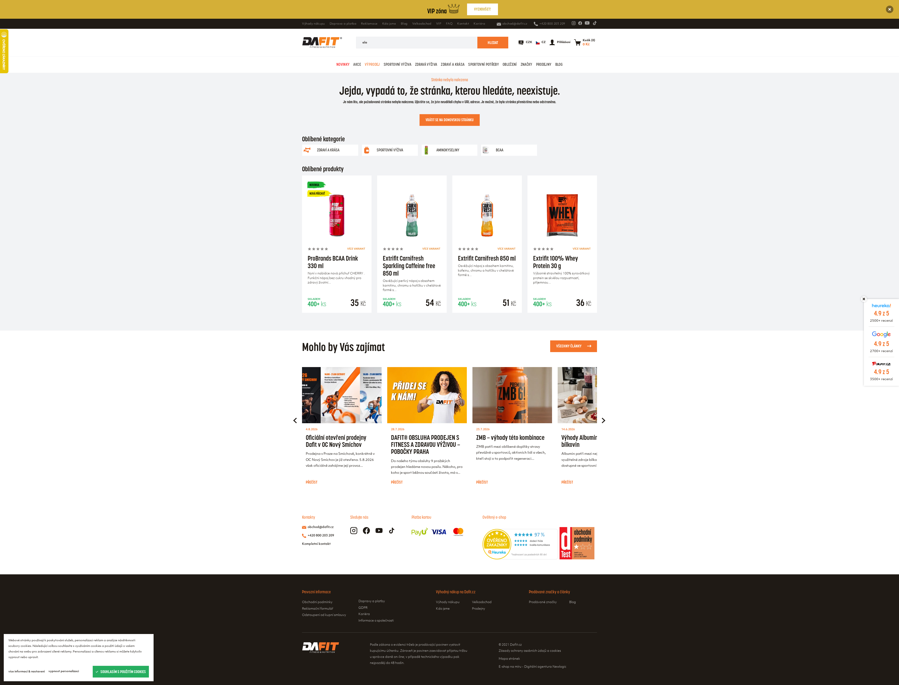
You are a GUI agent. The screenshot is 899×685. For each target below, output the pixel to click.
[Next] (604, 420)
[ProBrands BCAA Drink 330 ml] (337, 217)
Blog (404, 23)
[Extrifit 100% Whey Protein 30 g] (562, 217)
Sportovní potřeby (483, 64)
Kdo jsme (389, 23)
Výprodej (372, 64)
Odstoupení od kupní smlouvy (324, 615)
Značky (526, 64)
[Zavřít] (889, 9)
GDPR (363, 607)
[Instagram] (573, 23)
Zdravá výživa (426, 64)
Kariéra (479, 23)
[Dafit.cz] (322, 42)
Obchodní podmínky (317, 602)
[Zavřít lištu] (864, 299)
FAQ (449, 23)
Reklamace (369, 23)
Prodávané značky (543, 602)
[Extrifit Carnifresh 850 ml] (487, 217)
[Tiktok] (594, 23)
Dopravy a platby (371, 601)
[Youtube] (587, 23)
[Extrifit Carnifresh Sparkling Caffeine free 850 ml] (412, 217)
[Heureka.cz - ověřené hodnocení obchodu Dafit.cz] (520, 558)
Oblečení (510, 64)
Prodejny (544, 64)
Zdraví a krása (452, 64)
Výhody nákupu (313, 23)
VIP (439, 23)
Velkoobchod (421, 23)
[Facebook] (580, 23)
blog (559, 64)
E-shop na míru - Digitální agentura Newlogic (532, 666)
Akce (357, 64)
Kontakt (463, 23)
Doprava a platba (343, 23)
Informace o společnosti (376, 620)
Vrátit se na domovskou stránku (450, 119)
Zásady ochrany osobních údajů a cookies (530, 650)
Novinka (314, 185)
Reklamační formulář (317, 608)
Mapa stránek (509, 658)
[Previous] (295, 420)
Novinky (343, 64)
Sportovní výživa (397, 64)
